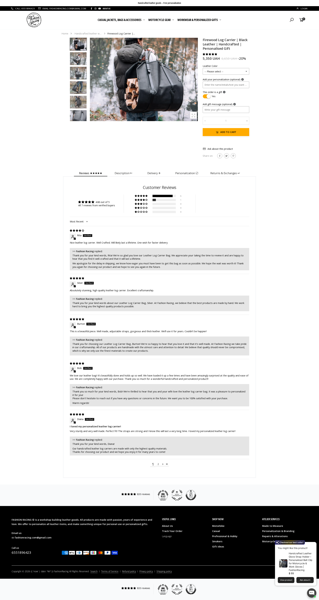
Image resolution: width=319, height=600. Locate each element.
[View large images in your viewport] (193, 115)
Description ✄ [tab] (123, 173)
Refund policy (129, 571)
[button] (195, 79)
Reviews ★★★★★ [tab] (90, 173)
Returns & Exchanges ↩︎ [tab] (225, 173)
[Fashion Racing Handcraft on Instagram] (95, 8)
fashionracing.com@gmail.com (33, 537)
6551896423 (21, 552)
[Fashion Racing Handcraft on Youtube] (99, 8)
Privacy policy (146, 571)
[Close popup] (312, 545)
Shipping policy (164, 571)
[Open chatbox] (311, 593)
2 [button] (158, 464)
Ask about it (305, 580)
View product (286, 580)
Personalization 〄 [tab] (186, 173)
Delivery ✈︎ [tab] (153, 173)
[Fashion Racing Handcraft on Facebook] (91, 8)
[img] (77, 230)
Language (167, 536)
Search (94, 571)
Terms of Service (109, 571)
